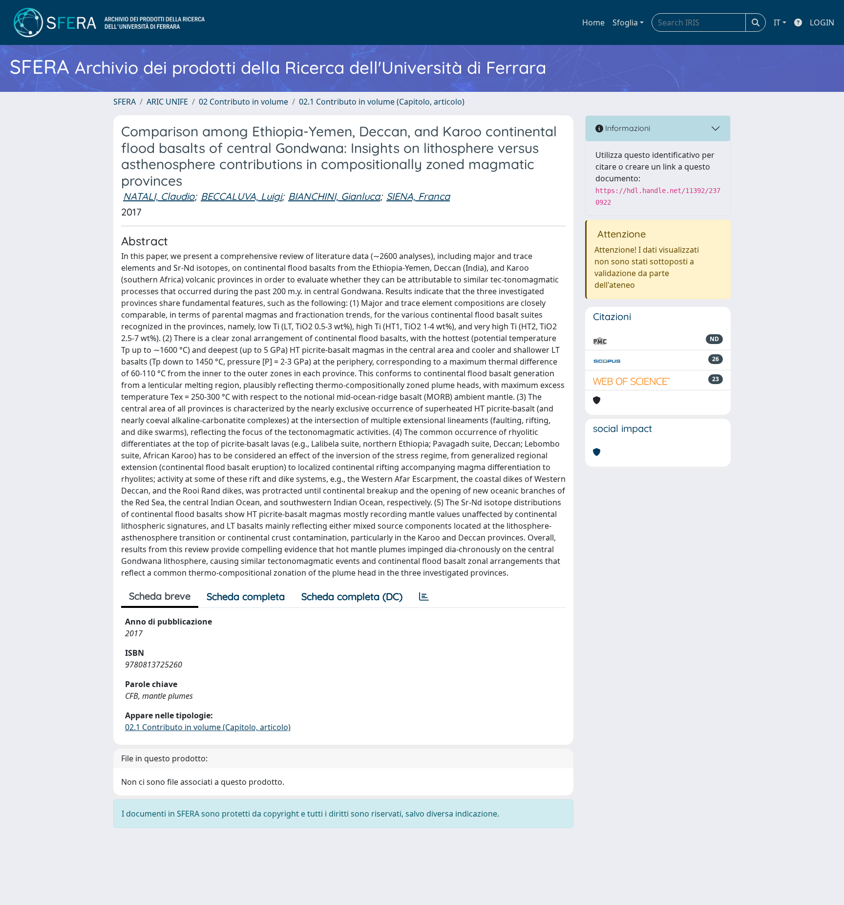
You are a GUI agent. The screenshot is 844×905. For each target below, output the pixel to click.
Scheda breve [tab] (159, 596)
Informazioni (626, 128)
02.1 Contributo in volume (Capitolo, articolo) (381, 101)
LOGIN (822, 22)
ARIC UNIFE (167, 101)
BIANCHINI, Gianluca (334, 196)
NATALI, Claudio (158, 196)
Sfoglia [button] (625, 22)
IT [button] (777, 22)
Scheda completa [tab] (246, 596)
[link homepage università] (109, 22)
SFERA (124, 101)
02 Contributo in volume (243, 101)
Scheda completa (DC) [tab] (351, 596)
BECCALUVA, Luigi (241, 196)
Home (593, 22)
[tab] (424, 596)
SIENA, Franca (418, 196)
